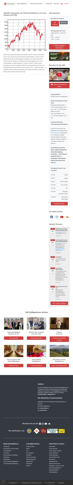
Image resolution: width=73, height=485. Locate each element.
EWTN (27, 448)
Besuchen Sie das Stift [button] (36, 3)
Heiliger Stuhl (29, 461)
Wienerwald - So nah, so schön (56, 465)
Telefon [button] (54, 25)
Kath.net (28, 465)
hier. (55, 162)
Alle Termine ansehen (59, 303)
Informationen (13, 338)
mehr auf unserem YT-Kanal (60, 85)
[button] (61, 3)
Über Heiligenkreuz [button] (22, 3)
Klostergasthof (7, 450)
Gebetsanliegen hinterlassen (60, 47)
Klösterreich (52, 459)
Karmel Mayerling (53, 455)
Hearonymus (56, 132)
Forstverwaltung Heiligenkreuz (11, 461)
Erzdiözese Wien (30, 446)
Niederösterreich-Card (54, 463)
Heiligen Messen (59, 204)
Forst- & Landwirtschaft (59, 365)
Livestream (6, 453)
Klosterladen (49, 3)
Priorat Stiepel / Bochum (55, 450)
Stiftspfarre (6, 457)
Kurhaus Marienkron (54, 470)
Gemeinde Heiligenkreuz (55, 468)
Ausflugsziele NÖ (53, 461)
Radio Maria (29, 463)
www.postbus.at (44, 408)
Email (64, 22)
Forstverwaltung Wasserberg (10, 463)
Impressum (61, 482)
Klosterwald (52, 446)
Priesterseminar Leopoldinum (10, 455)
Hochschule (6, 446)
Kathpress (28, 455)
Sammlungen (6, 459)
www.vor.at (47, 406)
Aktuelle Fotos (13, 365)
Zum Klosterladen (36, 338)
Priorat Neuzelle (53, 448)
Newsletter (57, 3)
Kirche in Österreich (31, 457)
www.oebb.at (43, 410)
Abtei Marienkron (53, 472)
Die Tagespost (30, 453)
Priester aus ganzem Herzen (59, 339)
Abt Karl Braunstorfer (54, 457)
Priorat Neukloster (53, 453)
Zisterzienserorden (31, 459)
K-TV (27, 450)
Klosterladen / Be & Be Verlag (10, 448)
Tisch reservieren (36, 365)
